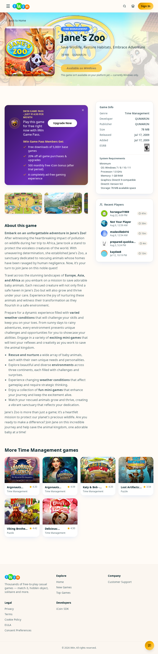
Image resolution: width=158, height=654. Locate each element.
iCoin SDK (62, 609)
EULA (8, 625)
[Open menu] (8, 6)
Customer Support (120, 582)
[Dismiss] (83, 110)
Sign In (145, 6)
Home (60, 582)
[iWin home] (21, 6)
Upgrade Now (62, 123)
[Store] (132, 6)
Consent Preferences (18, 630)
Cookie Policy (13, 619)
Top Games (63, 592)
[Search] (124, 6)
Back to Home (17, 20)
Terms (9, 614)
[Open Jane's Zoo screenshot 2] (63, 203)
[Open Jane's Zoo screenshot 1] (23, 203)
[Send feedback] (149, 645)
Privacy (9, 609)
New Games (64, 587)
